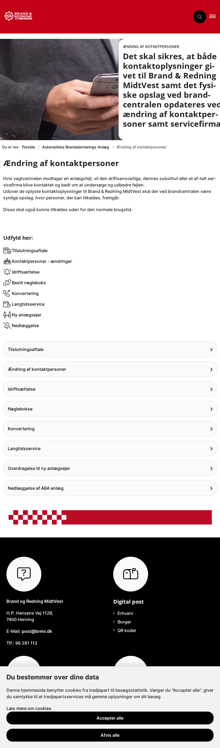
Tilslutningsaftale (29, 250)
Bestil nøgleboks (29, 282)
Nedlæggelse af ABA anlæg (36, 488)
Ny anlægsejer (26, 314)
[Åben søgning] (199, 16)
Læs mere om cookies (28, 708)
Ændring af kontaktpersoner (37, 369)
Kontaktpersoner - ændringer (42, 261)
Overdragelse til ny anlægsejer (39, 468)
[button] (214, 17)
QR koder (127, 630)
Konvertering (25, 293)
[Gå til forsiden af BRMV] (93, 17)
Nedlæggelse (25, 325)
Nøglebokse (20, 409)
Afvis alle (110, 735)
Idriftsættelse (25, 272)
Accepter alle (110, 718)
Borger (124, 621)
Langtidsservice (28, 304)
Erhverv (125, 613)
